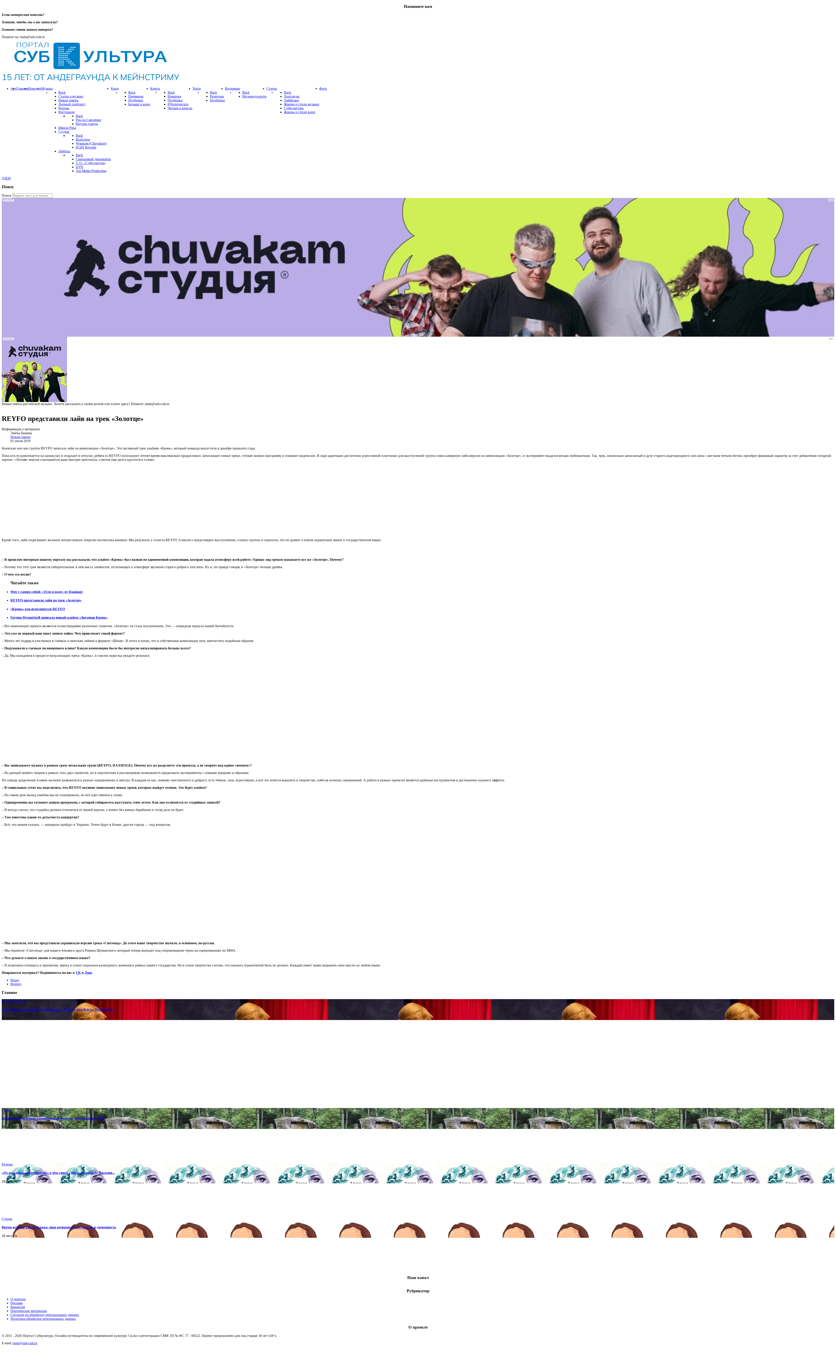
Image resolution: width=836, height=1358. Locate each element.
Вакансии (17, 1307)
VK (78, 973)
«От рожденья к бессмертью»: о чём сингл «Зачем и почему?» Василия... (58, 1173)
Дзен (88, 973)
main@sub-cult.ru (25, 1343)
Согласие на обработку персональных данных (44, 1315)
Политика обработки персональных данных (43, 1319)
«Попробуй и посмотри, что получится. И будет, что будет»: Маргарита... (58, 1009)
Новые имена (20, 437)
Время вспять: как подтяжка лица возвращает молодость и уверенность (59, 1227)
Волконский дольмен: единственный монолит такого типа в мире (53, 1118)
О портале (18, 1299)
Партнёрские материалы (28, 1311)
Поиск (6, 195)
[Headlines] (90, 81)
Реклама (16, 1303)
